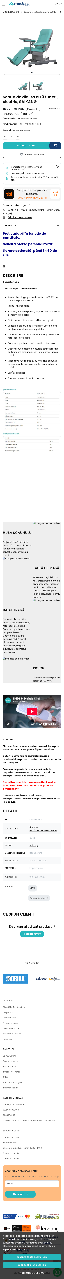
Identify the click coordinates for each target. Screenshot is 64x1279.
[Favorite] (56, 4)
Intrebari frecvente (11, 1071)
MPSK (32, 888)
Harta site (7, 1039)
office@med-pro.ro (12, 1137)
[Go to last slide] (9, 979)
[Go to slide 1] (31, 72)
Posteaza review (32, 933)
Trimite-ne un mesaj (20, 217)
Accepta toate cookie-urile (32, 1257)
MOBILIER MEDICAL (11, 12)
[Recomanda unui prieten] (5, 266)
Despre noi (8, 1012)
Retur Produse (9, 1066)
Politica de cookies (36, 1242)
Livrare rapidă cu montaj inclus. (27, 173)
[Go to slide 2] (32, 72)
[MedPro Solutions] (20, 4)
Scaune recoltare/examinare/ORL (40, 12)
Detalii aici (55, 194)
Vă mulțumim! (9, 1056)
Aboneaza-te (20, 1194)
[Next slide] (55, 979)
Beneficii (10, 225)
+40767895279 (10, 1142)
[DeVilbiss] (48, 985)
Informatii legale (10, 1087)
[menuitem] (23, 86)
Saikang (34, 845)
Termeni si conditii (11, 1023)
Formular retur (9, 1017)
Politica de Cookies (12, 1033)
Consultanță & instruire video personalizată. (26, 168)
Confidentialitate (11, 1028)
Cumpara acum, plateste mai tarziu (32, 193)
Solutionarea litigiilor (12, 1082)
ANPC (5, 1077)
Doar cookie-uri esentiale (32, 1264)
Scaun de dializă (39, 898)
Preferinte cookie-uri (32, 1272)
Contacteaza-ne (11, 1061)
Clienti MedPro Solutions (14, 1007)
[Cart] (60, 4)
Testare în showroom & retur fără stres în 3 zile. (34, 178)
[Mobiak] (15, 985)
